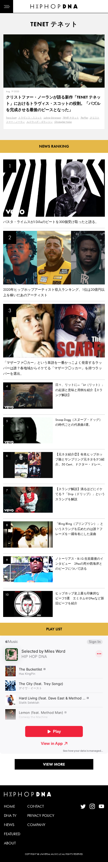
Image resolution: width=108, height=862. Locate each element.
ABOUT (10, 843)
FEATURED (12, 834)
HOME (9, 806)
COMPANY (36, 824)
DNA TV (10, 815)
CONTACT (35, 806)
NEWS (9, 824)
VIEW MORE (54, 764)
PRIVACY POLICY (40, 815)
